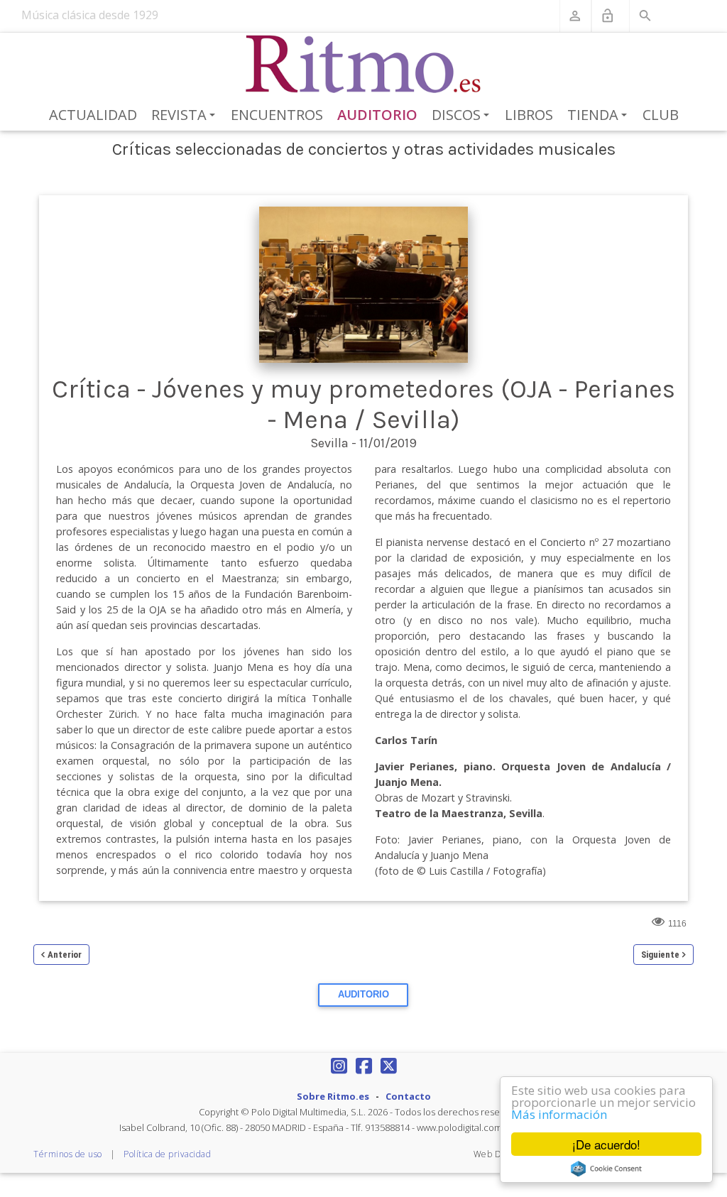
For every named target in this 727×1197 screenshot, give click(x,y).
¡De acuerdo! (606, 1144)
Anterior (65, 954)
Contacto (408, 1096)
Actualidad (93, 114)
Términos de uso (67, 1154)
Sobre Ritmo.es (333, 1096)
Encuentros (277, 114)
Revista (185, 115)
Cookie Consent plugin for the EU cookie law (606, 1168)
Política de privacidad (167, 1154)
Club (661, 114)
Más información (559, 1114)
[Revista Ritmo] (363, 65)
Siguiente (660, 954)
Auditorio (377, 114)
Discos (463, 115)
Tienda (599, 115)
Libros (529, 114)
